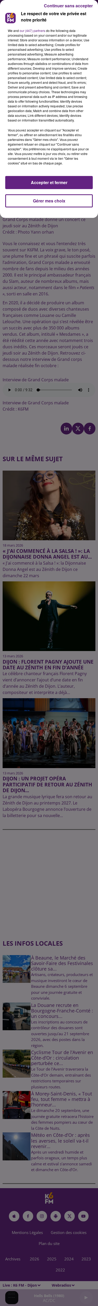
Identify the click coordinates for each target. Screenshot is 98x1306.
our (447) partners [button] (32, 30)
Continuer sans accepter (68, 6)
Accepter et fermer (49, 182)
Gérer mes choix (49, 201)
